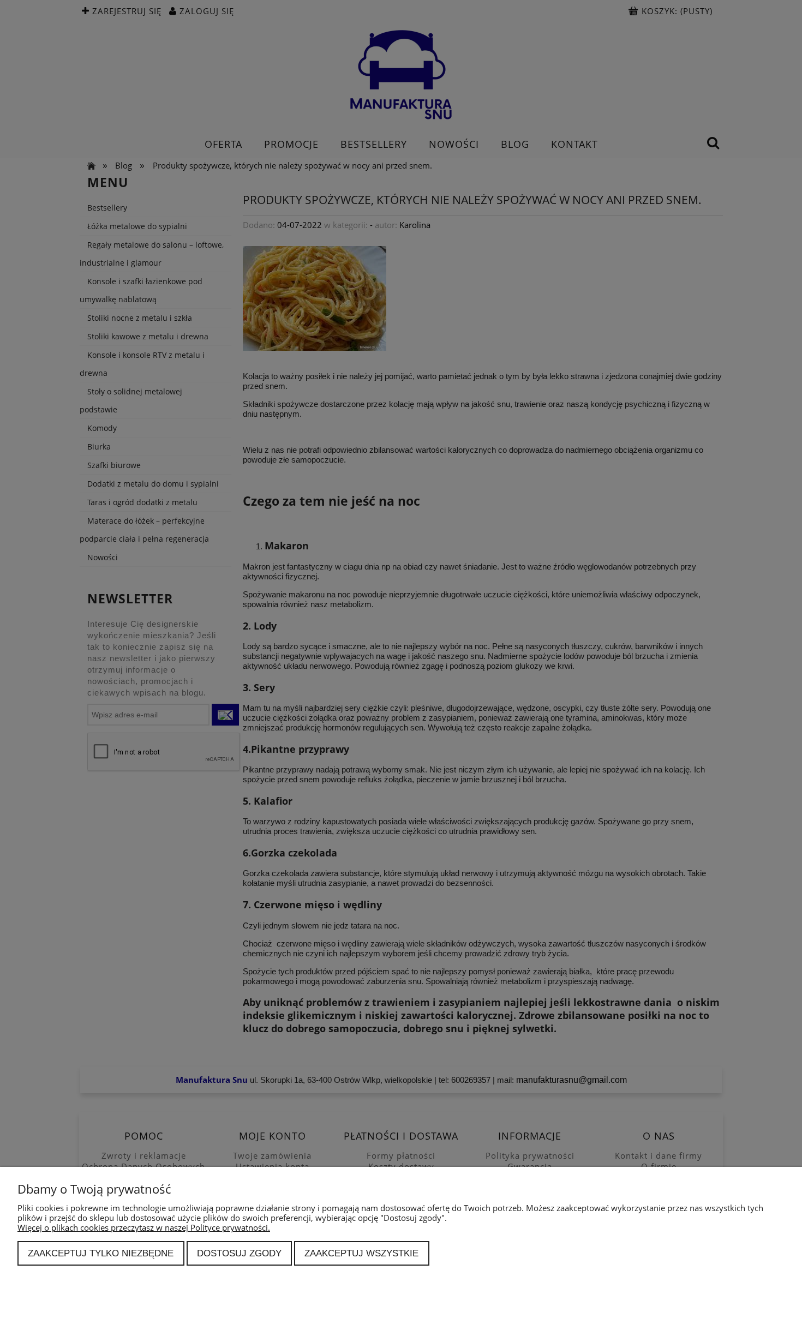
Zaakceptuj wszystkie (361, 1253)
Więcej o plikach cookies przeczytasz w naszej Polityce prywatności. (143, 1227)
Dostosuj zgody (239, 1253)
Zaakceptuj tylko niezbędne (100, 1253)
